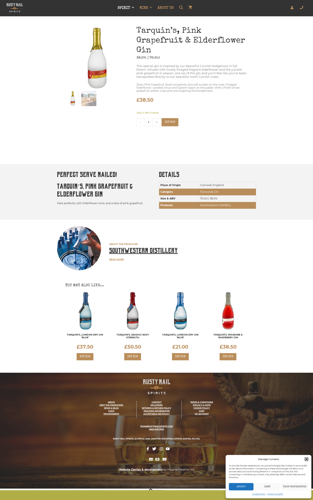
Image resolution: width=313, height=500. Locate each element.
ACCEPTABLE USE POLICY (156, 414)
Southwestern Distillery (143, 250)
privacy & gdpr (202, 405)
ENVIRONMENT (111, 414)
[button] (306, 459)
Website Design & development (141, 469)
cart (201, 411)
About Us (165, 8)
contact (157, 402)
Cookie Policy (259, 494)
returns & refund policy (156, 408)
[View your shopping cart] (190, 8)
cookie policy (202, 408)
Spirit (124, 8)
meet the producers (111, 405)
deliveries (156, 405)
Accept (241, 486)
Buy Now (170, 122)
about (111, 402)
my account (202, 414)
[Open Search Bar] (181, 8)
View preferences (294, 486)
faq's (111, 411)
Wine (144, 8)
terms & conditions (201, 402)
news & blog (111, 408)
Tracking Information (156, 411)
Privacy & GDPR (275, 494)
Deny (267, 486)
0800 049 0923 (156, 429)
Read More (116, 259)
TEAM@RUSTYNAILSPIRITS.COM (156, 426)
